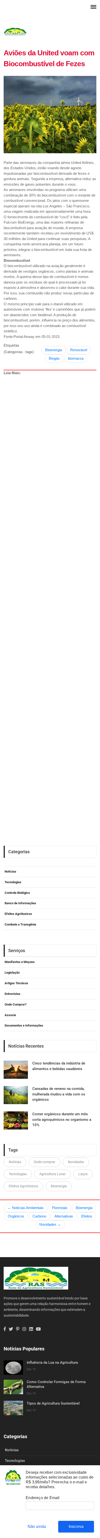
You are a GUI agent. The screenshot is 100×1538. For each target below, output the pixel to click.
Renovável (78, 350)
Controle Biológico (17, 893)
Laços (83, 1174)
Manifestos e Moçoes (20, 962)
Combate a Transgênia (20, 924)
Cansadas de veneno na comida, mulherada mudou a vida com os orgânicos (58, 1094)
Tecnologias (13, 882)
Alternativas (63, 1216)
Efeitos (86, 1216)
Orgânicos (16, 1216)
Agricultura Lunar (52, 1174)
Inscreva (76, 1526)
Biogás (54, 358)
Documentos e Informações (24, 1025)
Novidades (76, 1162)
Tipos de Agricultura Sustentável (53, 1403)
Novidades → (50, 1224)
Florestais (59, 1208)
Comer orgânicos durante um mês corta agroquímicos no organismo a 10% (61, 1119)
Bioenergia (53, 350)
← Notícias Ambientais (26, 1208)
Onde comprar (44, 1162)
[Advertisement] (52, 591)
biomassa (75, 358)
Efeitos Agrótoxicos (18, 914)
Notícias (10, 871)
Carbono (39, 1216)
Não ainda (37, 1526)
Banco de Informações (20, 903)
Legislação (12, 972)
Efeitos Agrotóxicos (23, 1186)
